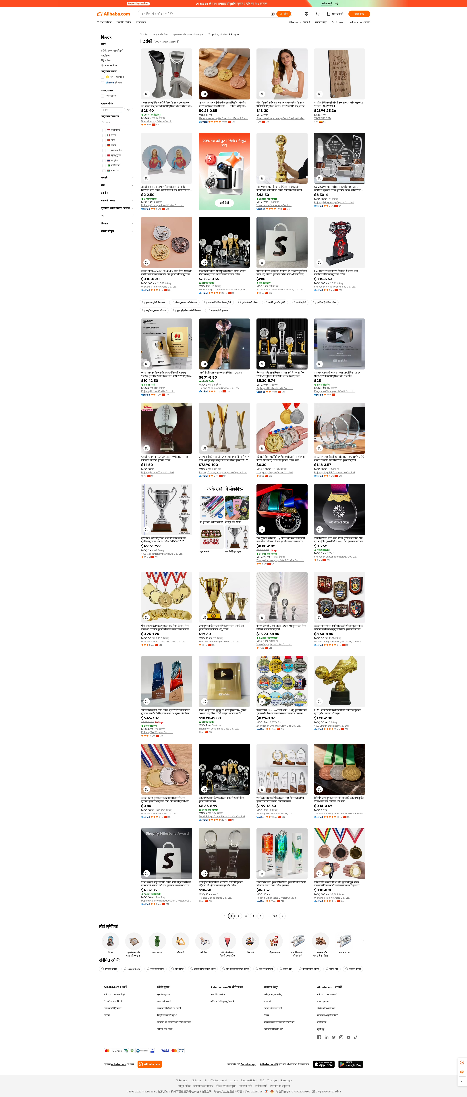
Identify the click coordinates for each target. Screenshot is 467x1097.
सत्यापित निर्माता (218, 994)
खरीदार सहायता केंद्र (273, 994)
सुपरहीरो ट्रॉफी (111, 969)
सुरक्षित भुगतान (163, 994)
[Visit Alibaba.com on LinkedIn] (326, 1037)
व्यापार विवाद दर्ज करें (273, 1008)
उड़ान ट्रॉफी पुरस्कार (219, 310)
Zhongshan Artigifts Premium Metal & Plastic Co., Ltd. (224, 118)
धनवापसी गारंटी (164, 1001)
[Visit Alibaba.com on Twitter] (334, 1037)
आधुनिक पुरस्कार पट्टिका (156, 310)
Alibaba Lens (118, 1064)
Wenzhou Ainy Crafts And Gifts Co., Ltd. (163, 641)
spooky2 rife (134, 969)
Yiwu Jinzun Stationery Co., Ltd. (274, 205)
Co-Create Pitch (113, 1001)
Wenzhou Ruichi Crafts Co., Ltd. (159, 286)
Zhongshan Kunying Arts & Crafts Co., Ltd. (280, 560)
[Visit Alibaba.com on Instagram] (341, 1037)
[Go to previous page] (224, 916)
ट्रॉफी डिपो (333, 969)
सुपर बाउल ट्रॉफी (157, 969)
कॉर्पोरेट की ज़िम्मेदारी (113, 1008)
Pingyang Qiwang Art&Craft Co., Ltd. (334, 391)
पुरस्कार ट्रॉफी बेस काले (155, 302)
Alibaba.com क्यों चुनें (114, 994)
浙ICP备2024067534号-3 (326, 1091)
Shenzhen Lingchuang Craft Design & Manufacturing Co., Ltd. (282, 118)
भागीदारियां (321, 1022)
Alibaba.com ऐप (269, 1064)
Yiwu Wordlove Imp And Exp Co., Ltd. (219, 641)
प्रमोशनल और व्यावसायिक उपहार (188, 34)
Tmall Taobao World (216, 1080)
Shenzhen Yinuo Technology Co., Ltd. (335, 286)
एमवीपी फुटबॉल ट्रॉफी (276, 302)
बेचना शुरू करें (323, 1001)
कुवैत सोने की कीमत (250, 302)
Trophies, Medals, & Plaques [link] (224, 34)
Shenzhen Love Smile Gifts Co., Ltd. (219, 728)
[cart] (318, 14)
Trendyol (272, 1080)
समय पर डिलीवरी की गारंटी (169, 1008)
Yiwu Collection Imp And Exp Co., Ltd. (162, 553)
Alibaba (144, 34)
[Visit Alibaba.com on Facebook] (319, 1037)
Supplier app (248, 1064)
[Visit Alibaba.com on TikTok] (356, 1037)
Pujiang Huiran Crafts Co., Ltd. (158, 391)
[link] (462, 1062)
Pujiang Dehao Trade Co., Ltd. (157, 472)
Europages (286, 1080)
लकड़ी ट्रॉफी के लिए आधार (204, 969)
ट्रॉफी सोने (287, 969)
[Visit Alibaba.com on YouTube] (348, 1037)
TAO (262, 1080)
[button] (273, 14)
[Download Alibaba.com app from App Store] (324, 1064)
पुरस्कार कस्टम (355, 969)
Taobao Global (248, 1080)
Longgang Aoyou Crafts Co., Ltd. (274, 472)
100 (275, 916)
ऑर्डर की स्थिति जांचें (326, 1008)
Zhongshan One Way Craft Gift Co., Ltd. (278, 725)
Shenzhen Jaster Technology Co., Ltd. (335, 556)
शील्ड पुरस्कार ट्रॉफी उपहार (186, 302)
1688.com (196, 1080)
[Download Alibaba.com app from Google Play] (350, 1064)
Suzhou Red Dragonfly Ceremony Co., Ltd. (280, 289)
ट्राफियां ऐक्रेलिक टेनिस (326, 302)
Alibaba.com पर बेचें (327, 994)
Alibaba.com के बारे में (115, 986)
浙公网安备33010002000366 (293, 1091)
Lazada (234, 1080)
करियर (107, 1015)
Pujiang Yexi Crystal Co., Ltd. (157, 732)
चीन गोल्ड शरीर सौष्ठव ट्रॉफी (237, 969)
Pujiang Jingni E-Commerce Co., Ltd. (334, 472)
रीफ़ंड (266, 1015)
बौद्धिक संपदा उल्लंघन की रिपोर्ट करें (279, 1022)
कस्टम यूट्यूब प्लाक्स (311, 969)
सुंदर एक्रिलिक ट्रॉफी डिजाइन (189, 310)
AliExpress (181, 1080)
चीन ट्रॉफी (179, 969)
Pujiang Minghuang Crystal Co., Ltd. (334, 202)
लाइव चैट (268, 1001)
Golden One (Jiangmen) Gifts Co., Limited (337, 641)
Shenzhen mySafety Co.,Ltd (156, 121)
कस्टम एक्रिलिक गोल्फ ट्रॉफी (219, 302)
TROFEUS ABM (322, 118)
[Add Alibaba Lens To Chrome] (150, 1064)
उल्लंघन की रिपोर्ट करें (273, 1029)
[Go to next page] (282, 916)
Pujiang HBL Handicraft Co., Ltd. (274, 388)
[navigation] (117, 476)
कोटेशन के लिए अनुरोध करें (222, 1001)
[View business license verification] (266, 1091)
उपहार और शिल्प (160, 34)
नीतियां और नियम (164, 1029)
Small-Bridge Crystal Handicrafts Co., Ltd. (222, 289)
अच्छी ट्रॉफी (301, 302)
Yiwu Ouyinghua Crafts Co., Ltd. (274, 644)
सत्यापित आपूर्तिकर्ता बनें (327, 1015)
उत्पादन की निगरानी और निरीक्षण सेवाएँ (174, 1022)
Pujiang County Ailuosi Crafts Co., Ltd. (162, 205)
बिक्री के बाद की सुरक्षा (167, 1015)
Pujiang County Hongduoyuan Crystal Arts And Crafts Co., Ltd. (224, 472)
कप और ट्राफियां (266, 969)
